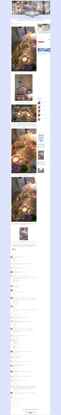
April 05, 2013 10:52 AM (16, 303)
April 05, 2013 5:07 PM (16, 362)
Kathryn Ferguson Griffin (15, 262)
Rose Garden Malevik (15, 338)
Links (27, 20)
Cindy (13, 350)
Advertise (29, 20)
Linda (13, 296)
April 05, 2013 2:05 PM (16, 354)
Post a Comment (12, 403)
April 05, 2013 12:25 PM (16, 332)
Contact (33, 20)
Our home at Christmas (42, 105)
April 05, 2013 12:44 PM (16, 348)
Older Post (35, 404)
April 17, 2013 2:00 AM (16, 401)
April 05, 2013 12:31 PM (16, 336)
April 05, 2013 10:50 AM (16, 294)
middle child (14, 270)
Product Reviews (41, 20)
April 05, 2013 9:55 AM (16, 287)
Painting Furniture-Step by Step (43, 101)
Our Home (36, 20)
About (23, 20)
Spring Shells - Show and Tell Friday (16, 23)
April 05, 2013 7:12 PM (16, 373)
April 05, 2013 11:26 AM (16, 318)
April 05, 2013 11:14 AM (16, 314)
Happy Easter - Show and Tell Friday (44, 118)
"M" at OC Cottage (13, 124)
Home (18, 20)
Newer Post (12, 404)
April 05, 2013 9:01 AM (16, 260)
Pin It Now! (12, 24)
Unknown (14, 266)
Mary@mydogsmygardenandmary (16, 364)
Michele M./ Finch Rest (15, 327)
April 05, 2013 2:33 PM (16, 358)
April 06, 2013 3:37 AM (16, 377)
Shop (20, 20)
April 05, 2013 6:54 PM (16, 368)
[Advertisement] (44, 61)
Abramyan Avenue (15, 391)
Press (25, 20)
